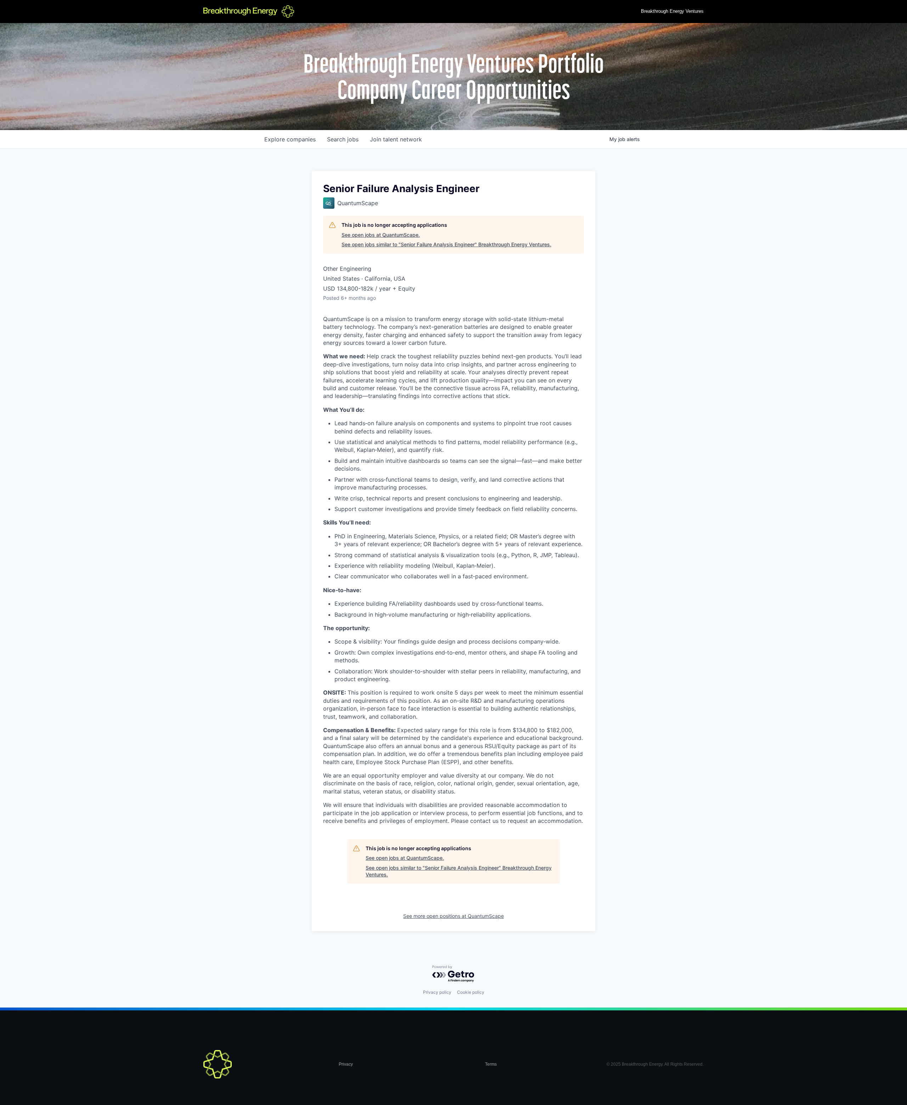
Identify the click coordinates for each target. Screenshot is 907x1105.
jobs (343, 139)
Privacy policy (437, 992)
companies (290, 139)
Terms (491, 1064)
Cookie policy (470, 992)
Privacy (346, 1064)
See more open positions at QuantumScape (453, 916)
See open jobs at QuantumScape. (381, 235)
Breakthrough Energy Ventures (672, 11)
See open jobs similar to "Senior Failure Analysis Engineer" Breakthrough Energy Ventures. (446, 244)
